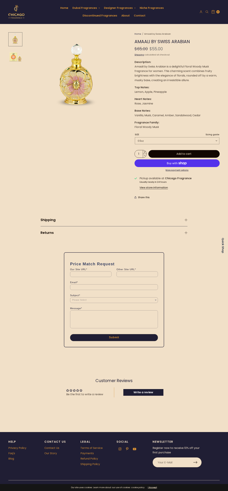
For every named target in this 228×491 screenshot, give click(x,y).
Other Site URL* (126, 269)
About (125, 15)
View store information (154, 187)
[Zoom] (78, 77)
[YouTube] (134, 449)
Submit (114, 337)
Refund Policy (89, 459)
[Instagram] (120, 449)
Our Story (50, 453)
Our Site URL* (78, 269)
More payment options (177, 170)
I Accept (152, 488)
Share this (144, 197)
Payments (87, 453)
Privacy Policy (17, 448)
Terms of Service (91, 448)
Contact (139, 15)
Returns (47, 232)
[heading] (114, 264)
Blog (11, 459)
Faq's (11, 453)
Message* (76, 308)
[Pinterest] (127, 449)
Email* (74, 282)
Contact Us (51, 448)
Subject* (75, 295)
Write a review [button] (143, 392)
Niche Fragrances (152, 8)
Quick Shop (222, 245)
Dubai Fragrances (84, 8)
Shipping (139, 54)
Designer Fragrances (118, 8)
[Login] (201, 12)
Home (64, 8)
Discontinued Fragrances (100, 15)
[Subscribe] (197, 462)
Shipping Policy (90, 464)
